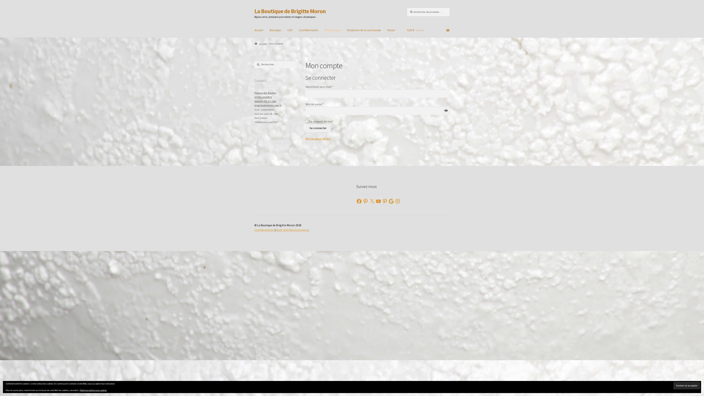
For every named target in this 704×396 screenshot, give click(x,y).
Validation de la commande (364, 30)
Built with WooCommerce (292, 230)
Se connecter (318, 128)
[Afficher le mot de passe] (446, 111)
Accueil (258, 30)
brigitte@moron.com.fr (268, 105)
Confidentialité (308, 30)
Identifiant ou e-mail (326, 87)
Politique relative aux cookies (93, 390)
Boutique (275, 30)
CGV (289, 30)
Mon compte (332, 30)
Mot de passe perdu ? (318, 138)
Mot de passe (321, 104)
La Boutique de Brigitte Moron (290, 11)
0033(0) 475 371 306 (265, 101)
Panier (391, 30)
